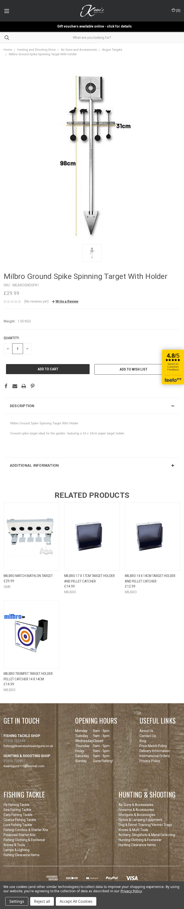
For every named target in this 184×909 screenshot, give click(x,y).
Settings (16, 901)
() (177, 10)
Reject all (42, 901)
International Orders (154, 756)
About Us (146, 731)
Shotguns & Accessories (137, 815)
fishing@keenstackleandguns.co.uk (28, 746)
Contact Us (147, 736)
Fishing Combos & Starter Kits (26, 830)
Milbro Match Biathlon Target (28, 576)
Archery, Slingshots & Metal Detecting (147, 835)
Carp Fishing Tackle (18, 815)
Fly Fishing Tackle (16, 805)
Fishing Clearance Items (22, 855)
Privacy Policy (149, 761)
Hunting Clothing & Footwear (140, 840)
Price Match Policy (153, 746)
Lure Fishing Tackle (18, 825)
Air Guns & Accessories (136, 805)
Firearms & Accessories (136, 810)
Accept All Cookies (76, 901)
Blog (142, 741)
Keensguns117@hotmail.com (24, 766)
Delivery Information (154, 751)
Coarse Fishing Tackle (20, 820)
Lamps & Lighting (16, 850)
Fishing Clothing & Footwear (24, 840)
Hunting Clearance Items (137, 845)
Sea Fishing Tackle (17, 810)
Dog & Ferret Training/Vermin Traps (145, 825)
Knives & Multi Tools (133, 830)
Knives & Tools (14, 845)
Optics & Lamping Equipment (140, 820)
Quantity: (12, 338)
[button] (92, 406)
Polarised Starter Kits (19, 835)
